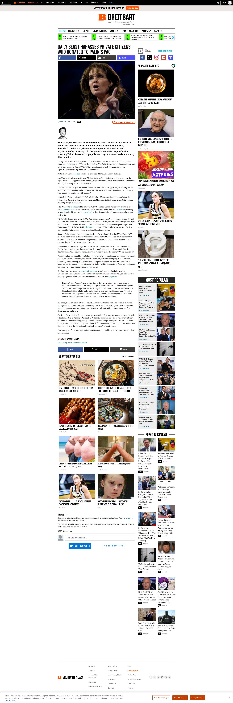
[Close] (229, 697)
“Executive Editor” (68, 209)
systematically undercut (88, 271)
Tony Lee (62, 122)
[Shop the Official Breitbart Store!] (166, 51)
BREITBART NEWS (72, 677)
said (96, 224)
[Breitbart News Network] (140, 51)
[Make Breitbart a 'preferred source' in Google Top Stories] (123, 122)
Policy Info (92, 682)
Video (104, 2)
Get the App (132, 675)
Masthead (91, 666)
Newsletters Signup (134, 679)
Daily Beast (67, 342)
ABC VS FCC (158, 31)
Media (60, 342)
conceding (87, 212)
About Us (91, 670)
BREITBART (121, 17)
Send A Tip (131, 684)
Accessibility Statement (92, 676)
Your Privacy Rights (161, 698)
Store (129, 666)
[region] (116, 697)
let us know (128, 518)
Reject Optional (180, 698)
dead (63, 212)
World (93, 2)
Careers (111, 688)
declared (119, 209)
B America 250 (47, 2)
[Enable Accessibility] (230, 3)
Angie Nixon (115, 31)
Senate (84, 342)
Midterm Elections (130, 31)
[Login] (224, 3)
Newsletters (33, 2)
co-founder (74, 206)
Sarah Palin (77, 342)
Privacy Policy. (10, 700)
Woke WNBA (146, 31)
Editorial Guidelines (95, 686)
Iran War (85, 31)
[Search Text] (218, 3)
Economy (84, 2)
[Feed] (169, 677)
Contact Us (112, 684)
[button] (6, 3)
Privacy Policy (113, 670)
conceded (76, 173)
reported (113, 276)
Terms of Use (112, 666)
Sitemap (130, 688)
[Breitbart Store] (111, 2)
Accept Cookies (197, 698)
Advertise (111, 679)
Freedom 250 (73, 31)
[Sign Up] (132, 8)
